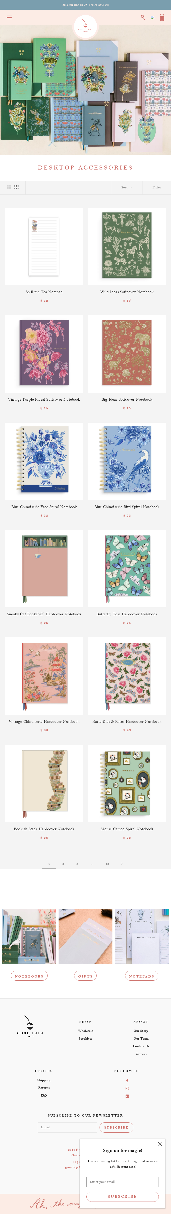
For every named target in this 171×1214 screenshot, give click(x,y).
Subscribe (122, 1196)
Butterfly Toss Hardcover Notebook (126, 614)
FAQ (44, 1095)
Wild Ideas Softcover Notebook (127, 292)
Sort (124, 187)
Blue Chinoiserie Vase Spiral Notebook (44, 507)
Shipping (43, 1080)
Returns (44, 1088)
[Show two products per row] (9, 187)
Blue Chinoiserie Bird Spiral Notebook (127, 507)
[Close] (160, 1144)
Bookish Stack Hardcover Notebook (44, 829)
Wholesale (85, 1031)
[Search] (143, 17)
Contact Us (141, 1046)
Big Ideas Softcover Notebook (127, 399)
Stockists (85, 1038)
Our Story (141, 1031)
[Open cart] (162, 17)
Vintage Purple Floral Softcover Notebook (44, 399)
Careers (141, 1054)
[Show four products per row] (16, 187)
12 (107, 864)
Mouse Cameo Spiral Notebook (127, 829)
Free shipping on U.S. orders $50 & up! (86, 4)
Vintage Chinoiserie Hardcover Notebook (44, 721)
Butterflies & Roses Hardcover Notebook (126, 721)
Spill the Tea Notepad (44, 292)
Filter (157, 187)
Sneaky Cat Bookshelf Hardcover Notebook (44, 614)
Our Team (141, 1038)
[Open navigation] (9, 18)
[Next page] (122, 864)
